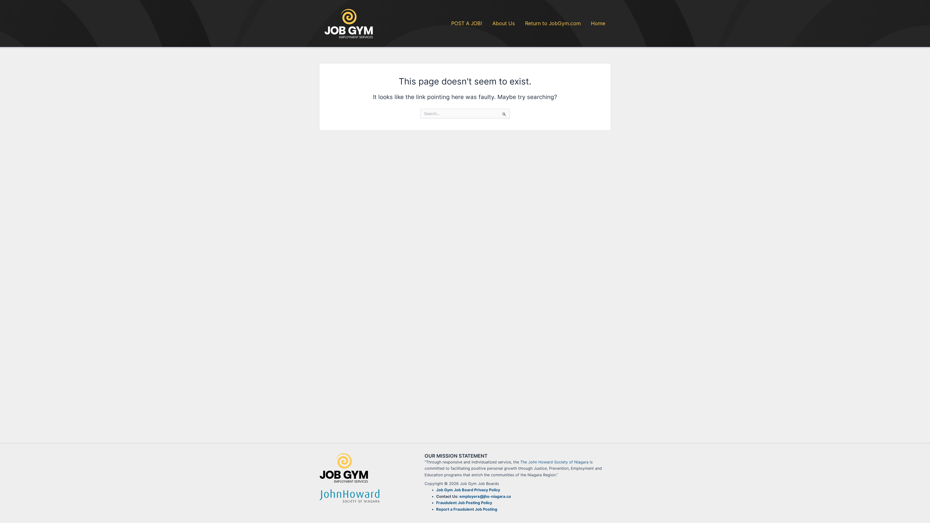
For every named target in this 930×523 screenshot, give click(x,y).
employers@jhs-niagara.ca (485, 496)
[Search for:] (465, 114)
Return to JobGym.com (553, 23)
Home (598, 23)
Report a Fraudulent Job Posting (466, 509)
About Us (503, 23)
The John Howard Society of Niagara (554, 462)
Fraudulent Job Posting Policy (464, 502)
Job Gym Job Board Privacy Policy (468, 489)
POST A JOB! (466, 23)
